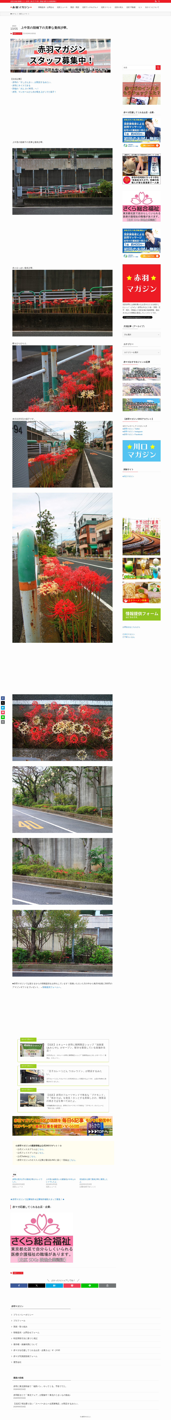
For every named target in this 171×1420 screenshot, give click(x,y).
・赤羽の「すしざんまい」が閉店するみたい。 (31, 82)
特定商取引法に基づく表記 (25, 1338)
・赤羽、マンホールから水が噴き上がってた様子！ (33, 92)
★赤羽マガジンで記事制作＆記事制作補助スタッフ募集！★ (37, 1199)
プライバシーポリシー (23, 1315)
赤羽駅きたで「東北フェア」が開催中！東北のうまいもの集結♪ (41, 1396)
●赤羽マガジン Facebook (132, 434)
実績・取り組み (20, 1327)
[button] (19, 1285)
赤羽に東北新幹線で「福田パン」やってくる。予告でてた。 (40, 1387)
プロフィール (19, 1321)
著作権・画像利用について (25, 1344)
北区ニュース (17, 33)
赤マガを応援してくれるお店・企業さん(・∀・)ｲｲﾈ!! (36, 1350)
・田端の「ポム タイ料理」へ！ (24, 89)
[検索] (159, 1)
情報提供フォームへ (51, 987)
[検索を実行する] (158, 67)
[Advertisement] (63, 114)
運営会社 (17, 1362)
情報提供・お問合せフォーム (26, 1332)
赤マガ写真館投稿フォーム (25, 1356)
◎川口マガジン (129, 634)
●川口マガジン (128, 476)
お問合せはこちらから (131, 627)
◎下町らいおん (129, 637)
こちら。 (41, 1149)
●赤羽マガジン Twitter (131, 429)
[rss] (155, 1)
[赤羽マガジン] (21, 7)
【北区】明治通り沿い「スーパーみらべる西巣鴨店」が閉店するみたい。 (46, 1405)
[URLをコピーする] (107, 1285)
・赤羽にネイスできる (20, 85)
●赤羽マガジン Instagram (133, 432)
